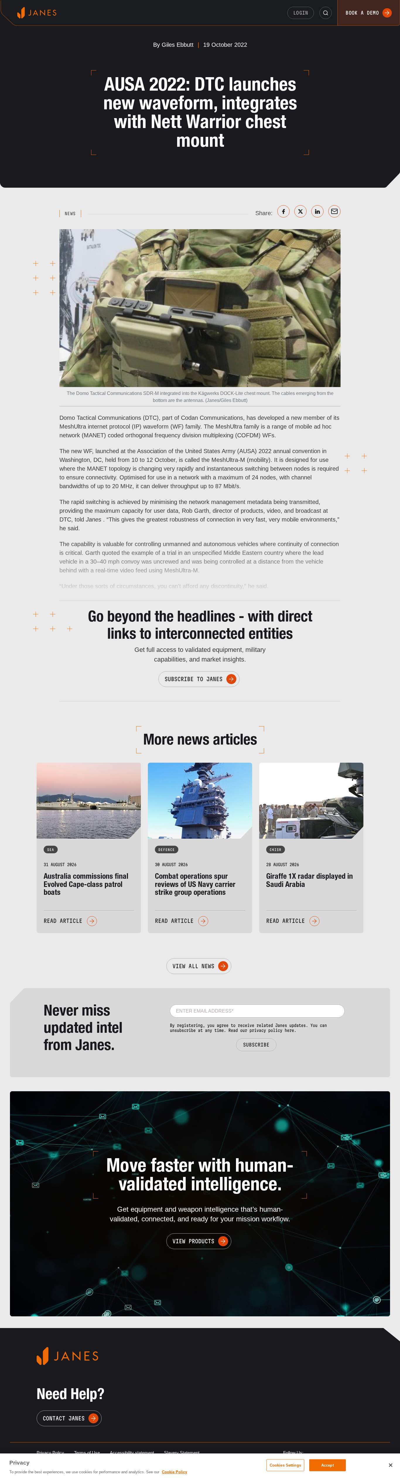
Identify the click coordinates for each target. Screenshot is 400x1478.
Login (300, 12)
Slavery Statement (181, 1452)
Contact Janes (64, 1418)
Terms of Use (87, 1452)
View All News (193, 966)
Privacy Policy (50, 1452)
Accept (327, 1465)
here (289, 1030)
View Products (193, 1241)
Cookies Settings (285, 1465)
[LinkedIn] (317, 211)
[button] (325, 13)
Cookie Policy (174, 1472)
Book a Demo (362, 12)
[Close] (390, 1465)
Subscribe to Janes (194, 679)
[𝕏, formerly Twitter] (300, 211)
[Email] (334, 211)
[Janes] (36, 12)
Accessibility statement (132, 1452)
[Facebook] (283, 211)
